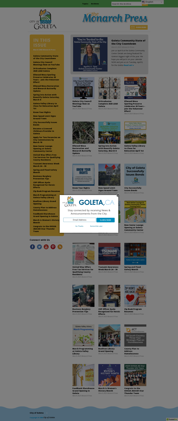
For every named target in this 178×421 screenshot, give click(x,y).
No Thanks (79, 226)
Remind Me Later (96, 226)
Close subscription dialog (118, 195)
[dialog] (89, 214)
